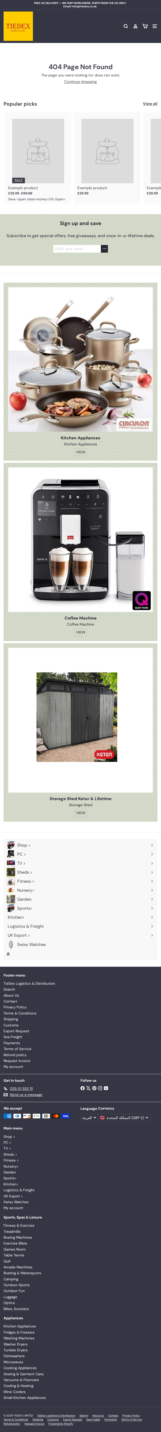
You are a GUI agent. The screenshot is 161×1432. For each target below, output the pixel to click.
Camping (11, 1279)
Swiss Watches (16, 1202)
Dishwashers (14, 1356)
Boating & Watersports (22, 1273)
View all (150, 104)
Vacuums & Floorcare (21, 1380)
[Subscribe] (104, 249)
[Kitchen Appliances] (80, 359)
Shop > (9, 1136)
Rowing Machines (18, 1237)
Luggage (10, 1297)
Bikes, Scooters (16, 1309)
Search (9, 989)
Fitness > (11, 1160)
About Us (11, 995)
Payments (12, 1043)
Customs (11, 1025)
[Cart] (145, 26)
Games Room (15, 1249)
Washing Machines (19, 1338)
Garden (10, 1172)
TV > (7, 1148)
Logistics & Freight (19, 1190)
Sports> (10, 1178)
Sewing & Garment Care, (24, 1374)
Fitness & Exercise (19, 1225)
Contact (10, 1001)
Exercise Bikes (15, 1243)
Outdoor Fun (14, 1290)
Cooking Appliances (20, 1368)
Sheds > (10, 1154)
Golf (7, 1261)
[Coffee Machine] (80, 539)
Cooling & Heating (18, 1385)
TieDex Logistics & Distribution (29, 983)
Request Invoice (17, 1060)
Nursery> (11, 1166)
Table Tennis (14, 1255)
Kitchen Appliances (20, 1326)
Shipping (11, 1019)
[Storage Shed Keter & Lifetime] (80, 720)
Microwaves (13, 1362)
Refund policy (15, 1055)
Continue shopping (80, 81)
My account (13, 1066)
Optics (9, 1302)
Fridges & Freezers (19, 1332)
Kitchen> (11, 1184)
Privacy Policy (15, 1007)
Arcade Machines (18, 1267)
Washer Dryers (16, 1344)
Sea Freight (13, 1037)
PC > (7, 1142)
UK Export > (13, 1196)
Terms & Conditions (20, 1013)
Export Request (16, 1031)
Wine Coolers (15, 1391)
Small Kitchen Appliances (25, 1397)
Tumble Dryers (16, 1350)
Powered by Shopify (60, 1424)
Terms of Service (17, 1049)
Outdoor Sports (17, 1285)
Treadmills (12, 1231)
